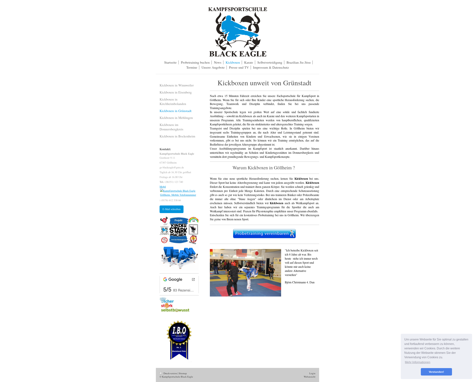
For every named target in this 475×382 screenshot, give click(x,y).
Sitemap (183, 373)
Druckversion (170, 373)
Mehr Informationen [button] (417, 362)
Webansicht (309, 376)
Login (312, 373)
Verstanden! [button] (436, 371)
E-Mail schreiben (172, 209)
